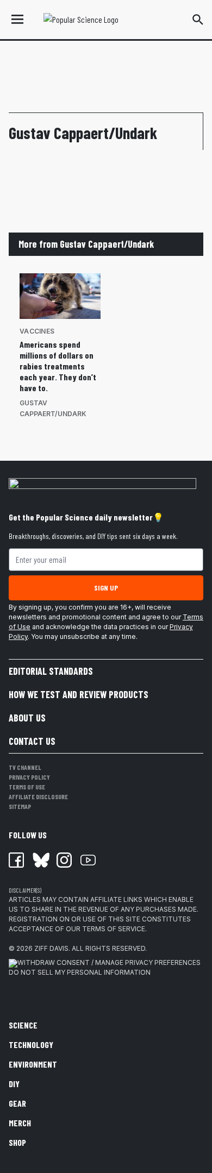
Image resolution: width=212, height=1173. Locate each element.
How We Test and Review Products (78, 694)
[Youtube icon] (88, 860)
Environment (33, 1064)
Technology (31, 1044)
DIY (14, 1083)
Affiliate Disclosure (38, 796)
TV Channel (25, 767)
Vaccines (37, 331)
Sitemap (20, 806)
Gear (17, 1103)
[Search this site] (197, 19)
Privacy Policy (29, 777)
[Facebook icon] (16, 860)
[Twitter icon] (40, 860)
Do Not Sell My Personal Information (80, 972)
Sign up (106, 587)
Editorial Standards (51, 671)
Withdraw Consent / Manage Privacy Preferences (109, 962)
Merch (20, 1123)
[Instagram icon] (64, 860)
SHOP (17, 1142)
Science (23, 1025)
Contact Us (32, 741)
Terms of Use (27, 787)
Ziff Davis (51, 948)
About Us (27, 718)
